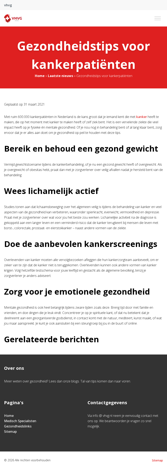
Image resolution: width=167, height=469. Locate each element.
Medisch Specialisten (20, 421)
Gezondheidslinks (18, 426)
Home (40, 76)
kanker (141, 116)
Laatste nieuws (60, 76)
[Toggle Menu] (157, 18)
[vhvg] (13, 18)
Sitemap (10, 431)
